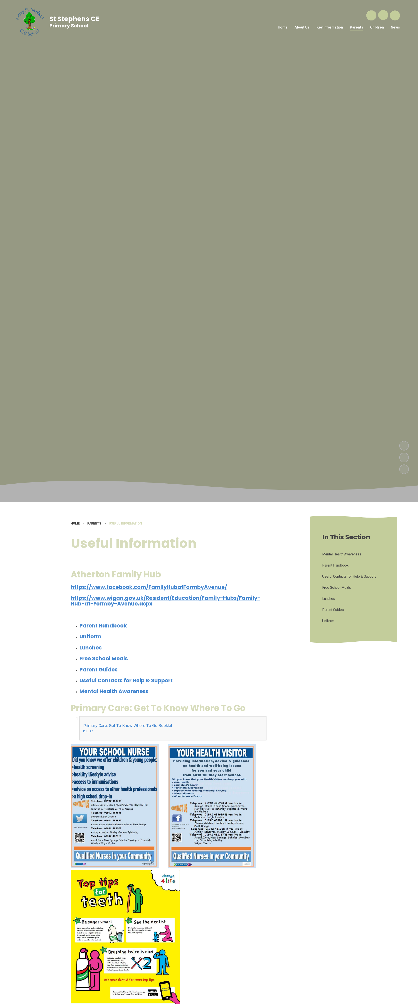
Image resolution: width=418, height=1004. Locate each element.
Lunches (90, 647)
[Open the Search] (371, 15)
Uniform (90, 636)
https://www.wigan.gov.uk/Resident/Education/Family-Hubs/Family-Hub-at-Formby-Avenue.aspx (165, 600)
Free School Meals (103, 658)
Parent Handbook (103, 625)
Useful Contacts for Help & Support (126, 680)
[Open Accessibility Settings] (395, 15)
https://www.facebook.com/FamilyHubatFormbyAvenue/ (149, 587)
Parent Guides (98, 669)
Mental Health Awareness (113, 691)
